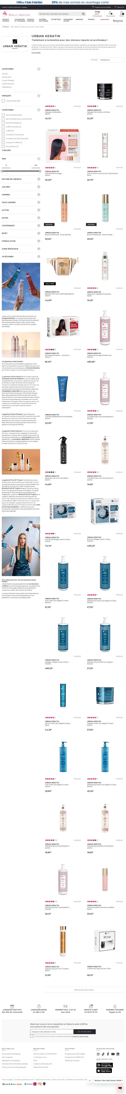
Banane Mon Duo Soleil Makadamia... (60, 294)
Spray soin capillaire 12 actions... (99, 294)
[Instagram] (98, 1055)
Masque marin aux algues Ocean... (100, 723)
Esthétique (56, 19)
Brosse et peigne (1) (13, 123)
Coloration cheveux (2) (15, 135)
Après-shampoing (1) (14, 115)
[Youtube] (113, 1055)
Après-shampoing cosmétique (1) (19, 119)
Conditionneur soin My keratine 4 (100, 478)
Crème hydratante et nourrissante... (59, 416)
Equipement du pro (68, 20)
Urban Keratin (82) (13, 101)
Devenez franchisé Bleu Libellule (15, 1064)
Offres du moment (72, 1060)
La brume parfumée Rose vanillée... (101, 907)
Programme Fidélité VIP (74, 1057)
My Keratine (6, 77)
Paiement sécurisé (40, 1067)
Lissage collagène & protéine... (57, 662)
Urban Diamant (8, 84)
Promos (91, 19)
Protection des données (43, 1079)
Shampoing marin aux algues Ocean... (102, 601)
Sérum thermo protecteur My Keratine (102, 173)
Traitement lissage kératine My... (99, 355)
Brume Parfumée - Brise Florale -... (100, 235)
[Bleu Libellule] (16, 14)
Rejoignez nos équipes (11, 1060)
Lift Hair (5, 74)
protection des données (80, 1036)
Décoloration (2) (12, 146)
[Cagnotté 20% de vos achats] (63, 2)
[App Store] (104, 1072)
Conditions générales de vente (24, 1079)
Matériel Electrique (43, 20)
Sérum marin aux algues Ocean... (58, 723)
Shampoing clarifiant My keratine (100, 846)
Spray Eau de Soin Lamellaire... (57, 478)
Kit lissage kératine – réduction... (58, 355)
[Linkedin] (118, 1055)
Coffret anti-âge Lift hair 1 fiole (99, 969)
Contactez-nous (39, 1057)
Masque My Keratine (53, 112)
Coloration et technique (20, 20)
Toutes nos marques (27, 27)
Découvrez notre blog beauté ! (14, 1067)
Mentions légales (7, 1079)
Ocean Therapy (8, 80)
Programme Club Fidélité (75, 1054)
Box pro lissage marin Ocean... (99, 539)
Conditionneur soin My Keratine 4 (100, 417)
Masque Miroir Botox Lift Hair (98, 112)
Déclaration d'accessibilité (74, 1079)
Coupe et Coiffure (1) (14, 142)
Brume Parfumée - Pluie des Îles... (58, 235)
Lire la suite (36, 52)
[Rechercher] (83, 14)
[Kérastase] (118, 22)
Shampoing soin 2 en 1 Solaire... (57, 969)
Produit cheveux (5, 20)
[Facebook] (108, 1055)
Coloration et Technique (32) (17, 138)
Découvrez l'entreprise (11, 1054)
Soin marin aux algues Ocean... (57, 600)
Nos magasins (7, 1057)
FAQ (35, 1060)
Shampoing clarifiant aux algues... (100, 662)
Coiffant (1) (10, 131)
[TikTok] (103, 1055)
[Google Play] (104, 1067)
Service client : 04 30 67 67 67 (45, 1054)
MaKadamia (6, 87)
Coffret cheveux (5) (13, 127)
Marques (79, 19)
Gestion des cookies (58, 1079)
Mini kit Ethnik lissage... (54, 173)
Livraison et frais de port (42, 1064)
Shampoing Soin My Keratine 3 (57, 846)
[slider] (2, 171)
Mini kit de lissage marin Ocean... (58, 539)
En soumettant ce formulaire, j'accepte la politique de (61, 1036)
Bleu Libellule (15, 27)
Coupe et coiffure (30, 20)
